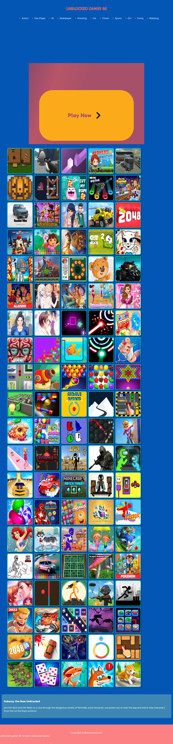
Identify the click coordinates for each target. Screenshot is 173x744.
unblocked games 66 (10, 735)
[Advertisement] (86, 41)
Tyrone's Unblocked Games (36, 735)
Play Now (80, 115)
